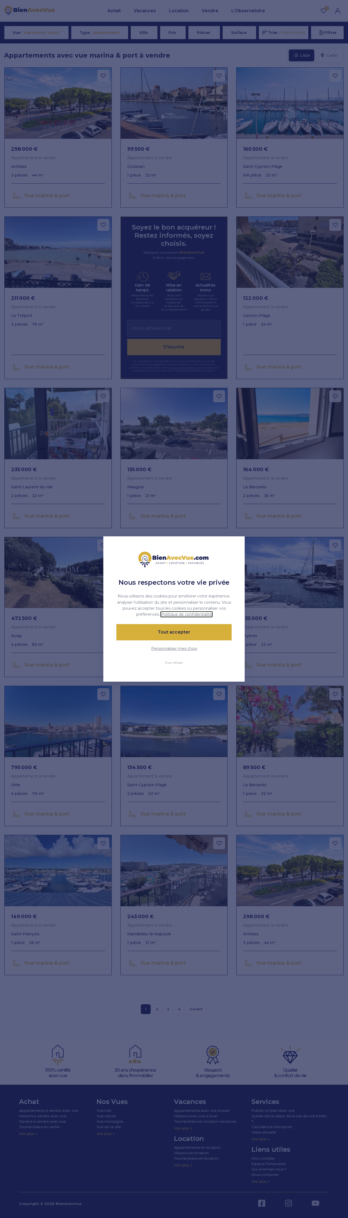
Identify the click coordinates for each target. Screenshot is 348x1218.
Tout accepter (174, 632)
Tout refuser (174, 662)
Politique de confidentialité (186, 614)
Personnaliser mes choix (174, 648)
